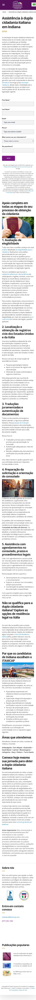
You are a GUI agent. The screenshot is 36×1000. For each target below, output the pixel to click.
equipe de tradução (21, 423)
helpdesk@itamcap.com (11, 917)
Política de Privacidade (10, 167)
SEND (8, 158)
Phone (4, 128)
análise (4, 250)
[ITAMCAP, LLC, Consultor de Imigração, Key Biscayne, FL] (10, 895)
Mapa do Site (23, 990)
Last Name (6, 109)
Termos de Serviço (25, 167)
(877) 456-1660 (7, 921)
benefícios (6, 82)
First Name (6, 100)
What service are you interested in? (14, 137)
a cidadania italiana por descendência (15, 273)
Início (4, 12)
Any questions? (7, 146)
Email (4, 118)
